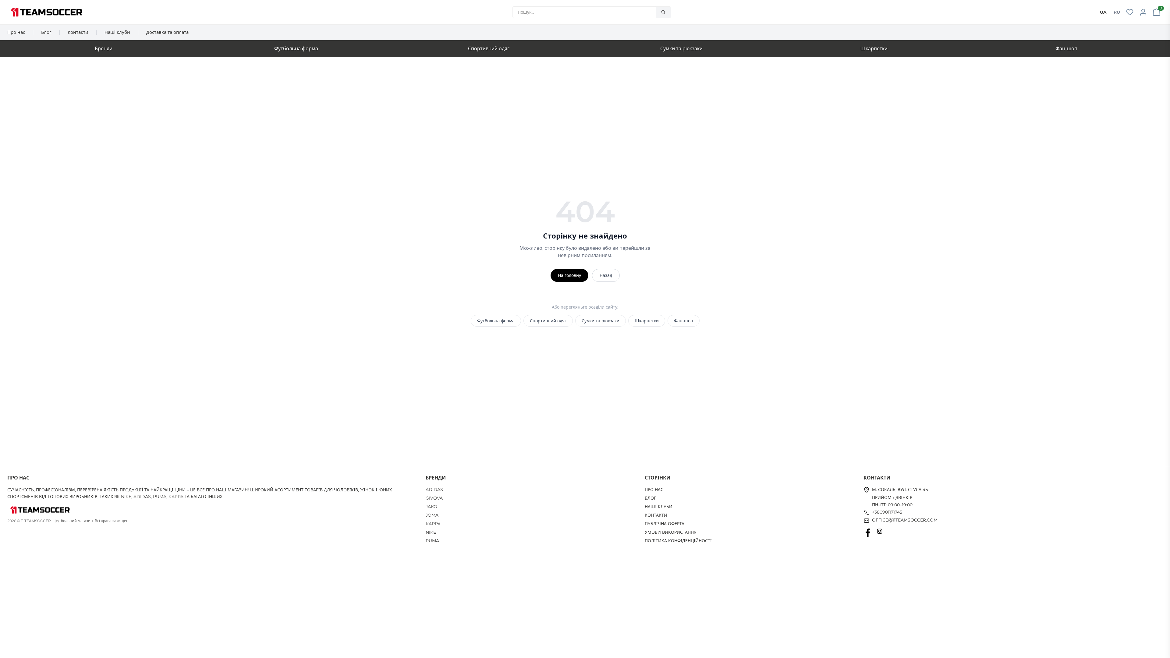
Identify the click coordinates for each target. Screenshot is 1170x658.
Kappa (433, 523)
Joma (432, 515)
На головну (569, 275)
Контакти (78, 32)
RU (1117, 12)
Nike (431, 532)
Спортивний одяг (488, 48)
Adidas (434, 489)
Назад (606, 275)
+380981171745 (887, 512)
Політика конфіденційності (678, 540)
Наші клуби (117, 32)
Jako (431, 506)
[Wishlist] (1130, 12)
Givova (434, 498)
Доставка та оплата (167, 32)
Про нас (16, 32)
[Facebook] (867, 533)
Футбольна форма (296, 48)
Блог (46, 32)
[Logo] (46, 12)
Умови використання (671, 532)
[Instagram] (879, 533)
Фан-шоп (1066, 48)
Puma (432, 540)
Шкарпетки (874, 48)
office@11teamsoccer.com (905, 520)
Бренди (103, 48)
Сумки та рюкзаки (681, 48)
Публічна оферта (664, 523)
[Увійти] (1143, 12)
